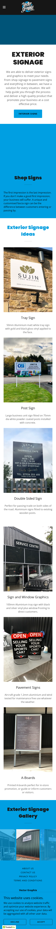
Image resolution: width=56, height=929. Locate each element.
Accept (41, 922)
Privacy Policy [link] (28, 876)
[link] (28, 7)
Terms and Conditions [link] (28, 880)
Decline (15, 922)
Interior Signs (28, 113)
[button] (5, 7)
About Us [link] (28, 868)
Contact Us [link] (28, 872)
